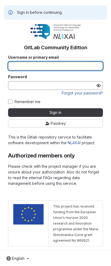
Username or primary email (33, 57)
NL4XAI (74, 142)
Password (17, 77)
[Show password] (98, 85)
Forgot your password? (82, 93)
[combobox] (17, 258)
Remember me (27, 102)
